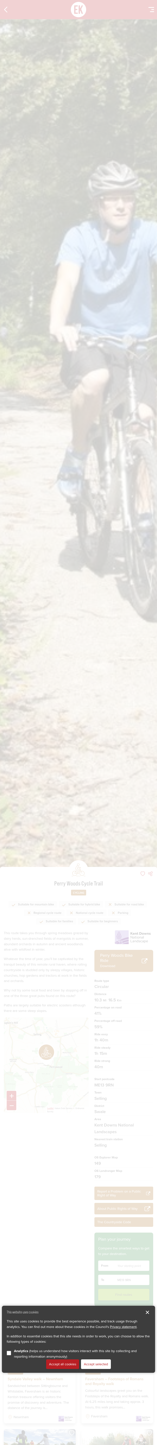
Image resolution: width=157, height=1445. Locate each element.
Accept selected (96, 1364)
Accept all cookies (62, 1364)
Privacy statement (123, 1326)
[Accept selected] (147, 1312)
